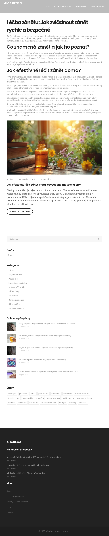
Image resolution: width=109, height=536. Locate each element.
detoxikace (67, 393)
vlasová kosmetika (48, 402)
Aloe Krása (13, 3)
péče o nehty (28, 398)
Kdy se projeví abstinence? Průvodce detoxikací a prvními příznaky (46, 348)
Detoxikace (13, 296)
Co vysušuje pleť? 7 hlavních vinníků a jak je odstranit (28, 465)
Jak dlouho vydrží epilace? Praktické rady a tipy (26, 473)
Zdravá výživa (14, 304)
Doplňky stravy (15, 275)
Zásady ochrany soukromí (17, 502)
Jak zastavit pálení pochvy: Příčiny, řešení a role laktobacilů (42, 360)
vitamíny (72, 402)
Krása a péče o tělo (17, 287)
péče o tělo (22, 402)
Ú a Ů (48, 6)
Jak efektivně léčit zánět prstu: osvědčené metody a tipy (44, 185)
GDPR (9, 507)
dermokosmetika (82, 393)
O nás (9, 491)
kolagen (62, 402)
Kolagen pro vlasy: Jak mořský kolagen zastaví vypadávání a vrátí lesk (47, 324)
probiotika (23, 393)
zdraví (32, 393)
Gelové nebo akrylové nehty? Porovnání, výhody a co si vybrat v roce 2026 (48, 372)
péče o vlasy (43, 393)
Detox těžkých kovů (62, 6)
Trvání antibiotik (97, 6)
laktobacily (55, 393)
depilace (11, 402)
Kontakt (10, 512)
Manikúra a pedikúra (18, 283)
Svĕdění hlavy (80, 6)
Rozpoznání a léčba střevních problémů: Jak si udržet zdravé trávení (34, 457)
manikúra (40, 398)
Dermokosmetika (16, 300)
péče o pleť (12, 393)
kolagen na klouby (84, 398)
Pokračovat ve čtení (20, 211)
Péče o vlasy (14, 291)
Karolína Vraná (28, 179)
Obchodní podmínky (15, 496)
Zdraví (11, 270)
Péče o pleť (13, 279)
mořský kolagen (53, 398)
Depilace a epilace (16, 308)
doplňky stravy (14, 398)
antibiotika (33, 402)
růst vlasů (83, 402)
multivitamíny (68, 398)
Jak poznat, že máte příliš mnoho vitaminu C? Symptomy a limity (45, 336)
